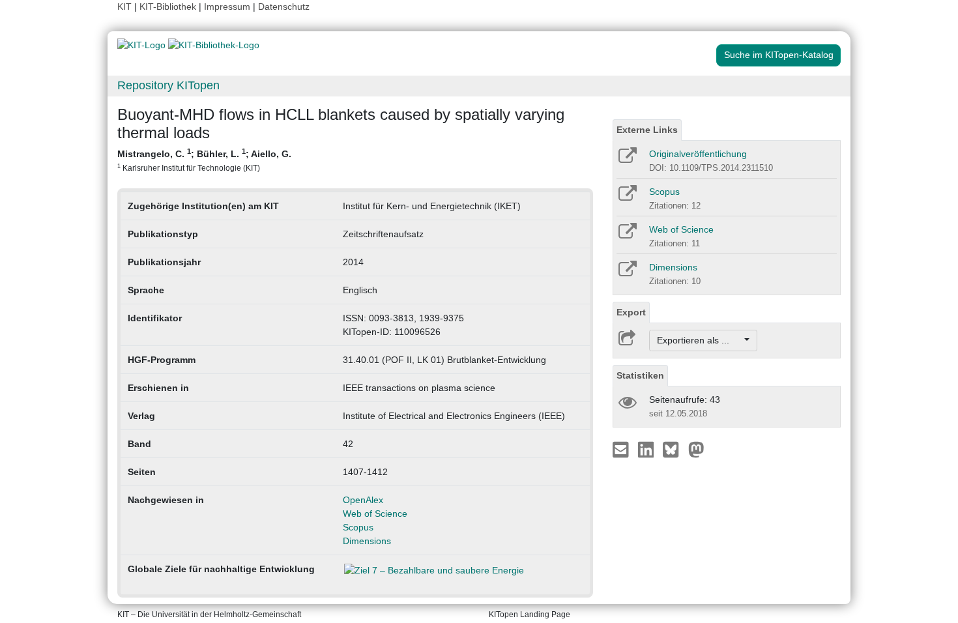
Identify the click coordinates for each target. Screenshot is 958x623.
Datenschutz (284, 6)
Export (631, 312)
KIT (124, 6)
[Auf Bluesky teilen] (674, 449)
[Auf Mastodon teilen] (696, 449)
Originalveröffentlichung (698, 154)
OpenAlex (363, 500)
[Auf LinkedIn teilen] (647, 449)
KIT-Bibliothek (169, 6)
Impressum (227, 6)
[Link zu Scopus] (627, 197)
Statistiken (640, 375)
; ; (204, 159)
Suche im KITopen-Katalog (779, 55)
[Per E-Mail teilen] (622, 449)
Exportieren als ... (699, 340)
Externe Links (647, 129)
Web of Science (375, 513)
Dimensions (367, 541)
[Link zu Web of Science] (627, 235)
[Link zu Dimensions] (627, 273)
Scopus (358, 527)
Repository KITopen (168, 85)
